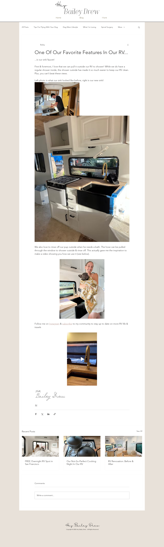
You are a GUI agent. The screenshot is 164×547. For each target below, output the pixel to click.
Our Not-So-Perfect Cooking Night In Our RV (81, 462)
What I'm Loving (89, 27)
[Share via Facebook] (36, 414)
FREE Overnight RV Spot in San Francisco (39, 462)
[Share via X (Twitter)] (42, 414)
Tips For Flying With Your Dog (46, 27)
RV (36, 405)
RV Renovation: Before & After (121, 462)
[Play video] (82, 359)
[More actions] (127, 44)
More (120, 27)
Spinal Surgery (107, 27)
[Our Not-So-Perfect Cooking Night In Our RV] (82, 446)
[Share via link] (54, 414)
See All (139, 431)
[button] (139, 27)
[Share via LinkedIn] (48, 414)
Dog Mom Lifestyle (70, 27)
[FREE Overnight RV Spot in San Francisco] (40, 446)
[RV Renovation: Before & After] (123, 446)
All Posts (25, 27)
